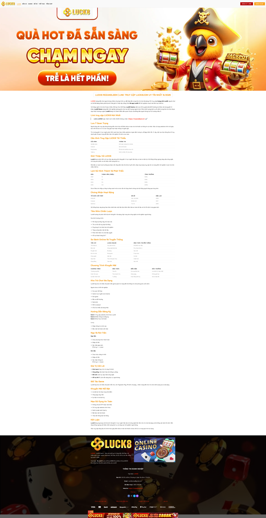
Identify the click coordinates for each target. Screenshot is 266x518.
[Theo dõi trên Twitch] (137, 496)
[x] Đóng (90, 511)
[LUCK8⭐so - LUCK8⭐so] (8, 4)
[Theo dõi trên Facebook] (128, 496)
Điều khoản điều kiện (122, 501)
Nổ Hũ (36, 4)
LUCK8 (19, 4)
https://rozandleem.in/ (136, 119)
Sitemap (133, 492)
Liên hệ (165, 501)
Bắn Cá (24, 4)
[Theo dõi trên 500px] (134, 496)
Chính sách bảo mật (100, 501)
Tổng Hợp (49, 4)
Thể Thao (42, 4)
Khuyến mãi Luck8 (144, 501)
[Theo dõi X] (131, 496)
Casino (30, 4)
